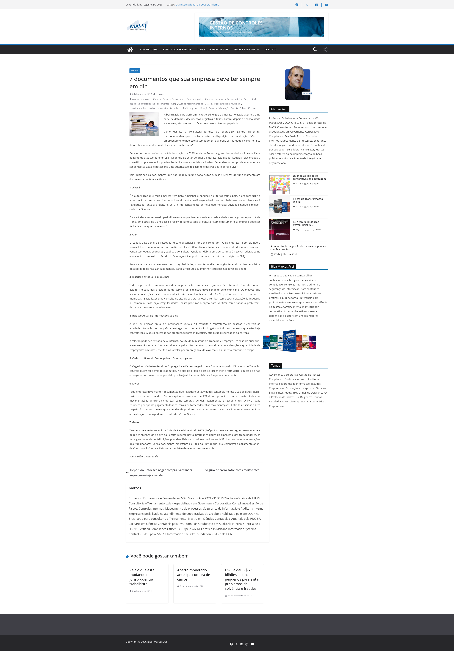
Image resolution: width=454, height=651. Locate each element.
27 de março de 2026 (308, 230)
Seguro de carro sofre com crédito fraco (232, 470)
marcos (160, 93)
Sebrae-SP (245, 108)
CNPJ (254, 99)
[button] (257, 49)
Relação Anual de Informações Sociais (219, 108)
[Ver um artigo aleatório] (325, 49)
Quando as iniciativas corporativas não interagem (309, 177)
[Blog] (130, 49)
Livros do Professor (177, 49)
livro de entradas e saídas (142, 108)
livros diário (175, 108)
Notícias (135, 70)
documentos (163, 103)
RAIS (185, 108)
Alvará (135, 99)
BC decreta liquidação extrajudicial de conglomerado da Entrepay (309, 224)
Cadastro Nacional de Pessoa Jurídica (223, 99)
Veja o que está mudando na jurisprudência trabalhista (141, 577)
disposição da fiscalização (142, 103)
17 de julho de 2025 (285, 254)
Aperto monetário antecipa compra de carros (193, 575)
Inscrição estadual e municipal (225, 103)
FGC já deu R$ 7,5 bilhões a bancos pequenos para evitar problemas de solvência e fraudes (242, 579)
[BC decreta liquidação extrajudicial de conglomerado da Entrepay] (279, 229)
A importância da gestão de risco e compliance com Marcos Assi (298, 248)
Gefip (173, 103)
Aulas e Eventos (244, 49)
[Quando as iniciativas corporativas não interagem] (279, 183)
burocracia (146, 99)
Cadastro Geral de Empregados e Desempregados (178, 99)
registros (194, 108)
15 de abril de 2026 (307, 184)
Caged (247, 99)
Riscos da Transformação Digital (308, 200)
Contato (270, 49)
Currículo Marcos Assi (212, 49)
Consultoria (148, 49)
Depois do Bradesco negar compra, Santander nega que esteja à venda (161, 472)
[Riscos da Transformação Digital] (279, 206)
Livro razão (162, 108)
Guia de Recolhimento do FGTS (193, 103)
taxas (254, 108)
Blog (150, 641)
